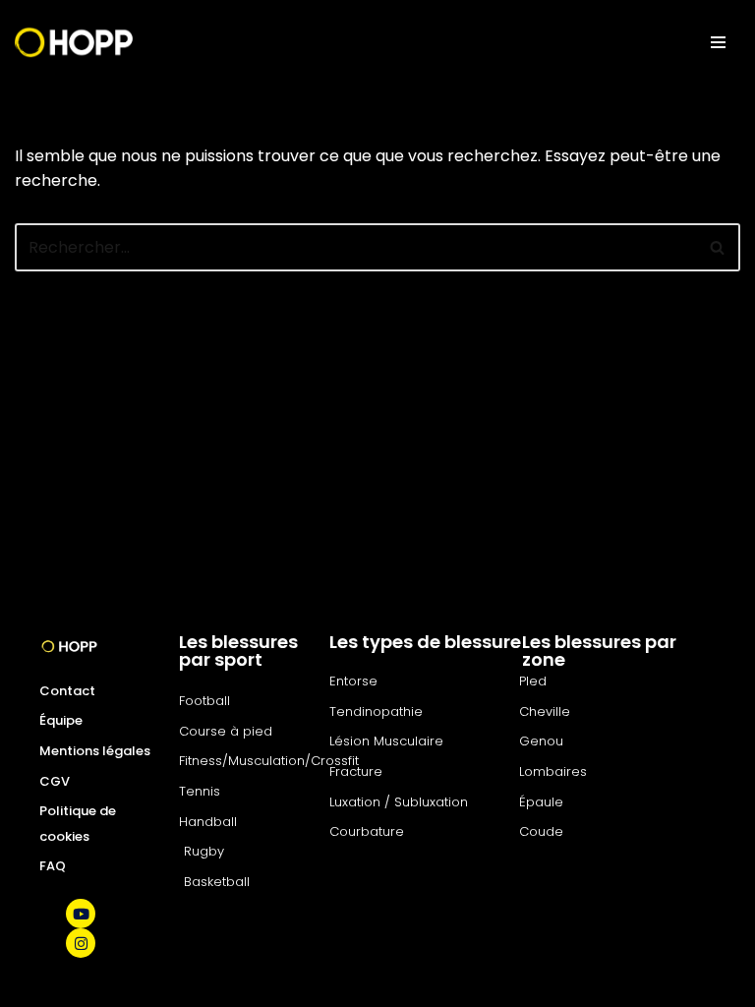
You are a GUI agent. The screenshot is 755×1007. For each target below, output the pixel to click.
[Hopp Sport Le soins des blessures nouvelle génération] (74, 42)
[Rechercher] (718, 247)
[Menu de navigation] (718, 42)
